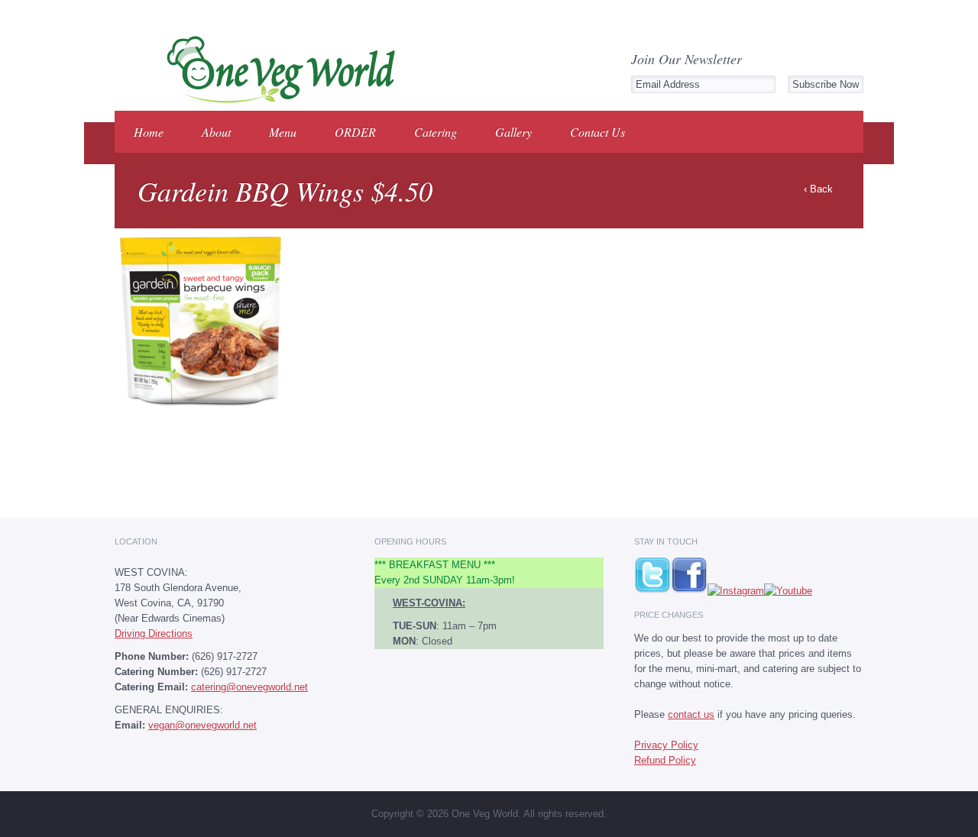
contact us (691, 714)
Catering (435, 132)
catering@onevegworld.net (249, 687)
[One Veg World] (276, 100)
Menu (282, 132)
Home (149, 132)
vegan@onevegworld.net (202, 725)
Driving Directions (154, 633)
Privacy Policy (666, 745)
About (216, 132)
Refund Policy (665, 760)
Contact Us (597, 132)
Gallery (513, 132)
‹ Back (818, 189)
